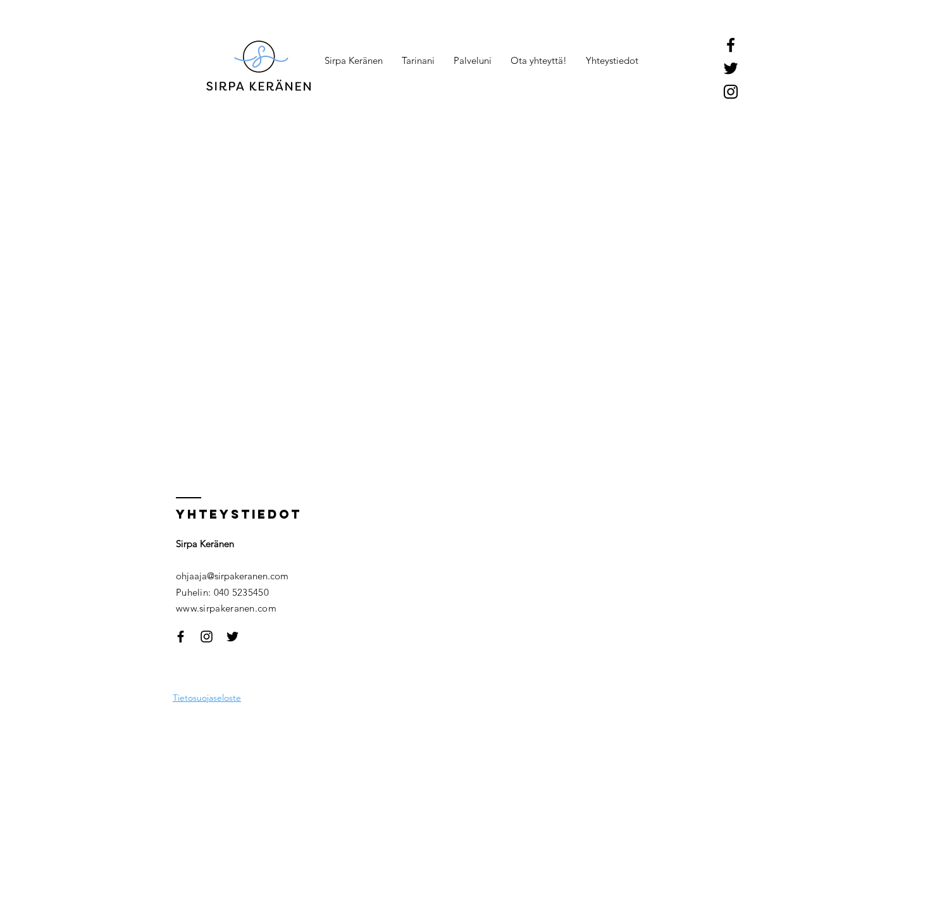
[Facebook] (730, 44)
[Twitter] (730, 68)
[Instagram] (730, 91)
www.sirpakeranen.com (226, 608)
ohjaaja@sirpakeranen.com (232, 576)
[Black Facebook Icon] (181, 636)
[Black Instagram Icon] (206, 636)
